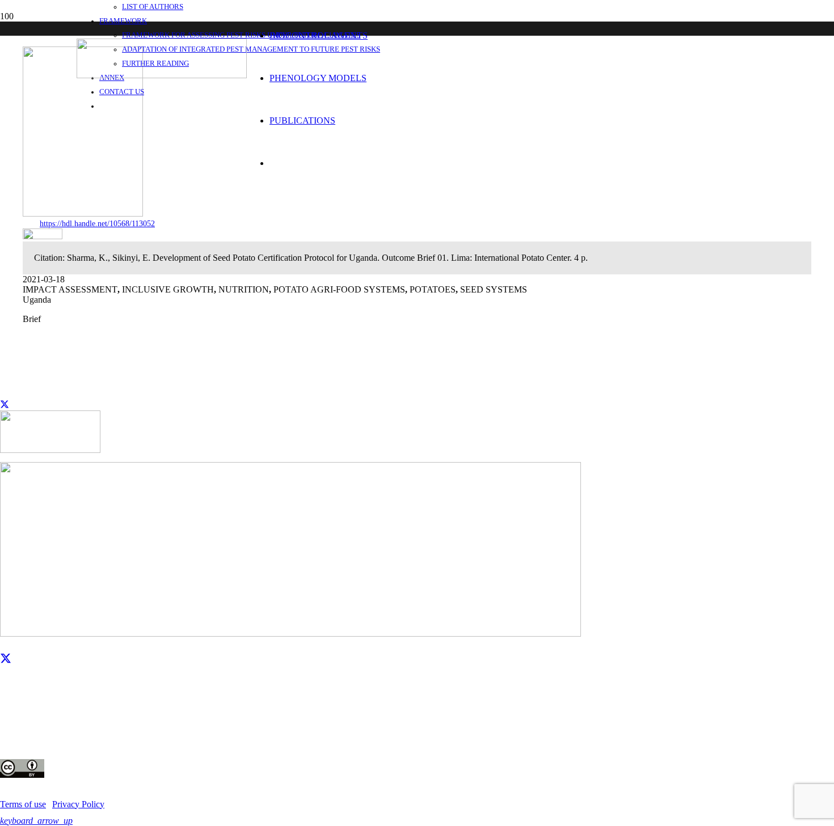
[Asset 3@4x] (162, 75)
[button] (36, 820)
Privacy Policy (78, 804)
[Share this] (4, 405)
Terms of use (23, 804)
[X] (5, 659)
